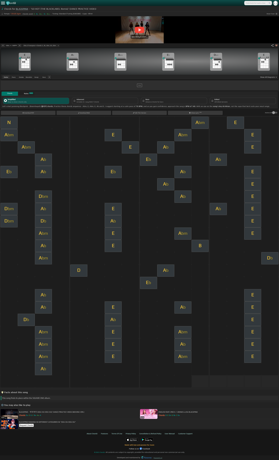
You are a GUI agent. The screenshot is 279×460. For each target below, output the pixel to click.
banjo (36, 77)
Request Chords (26, 425)
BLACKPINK (22, 9)
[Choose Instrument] (49, 77)
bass (44, 77)
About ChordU (92, 434)
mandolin (29, 77)
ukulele (21, 77)
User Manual (170, 434)
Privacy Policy (131, 434)
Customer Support (185, 434)
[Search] (269, 3)
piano (14, 77)
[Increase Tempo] (19, 45)
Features (104, 434)
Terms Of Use (116, 434)
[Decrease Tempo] (3, 45)
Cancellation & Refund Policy (150, 434)
